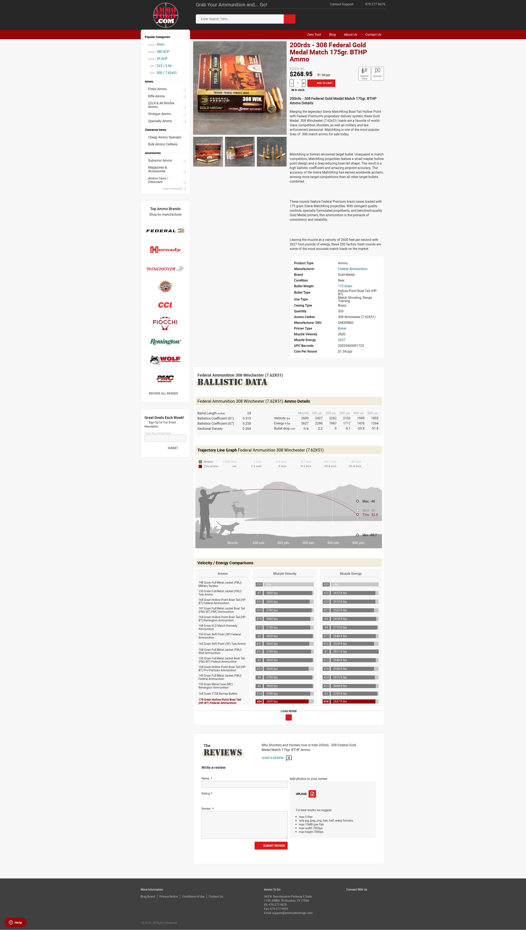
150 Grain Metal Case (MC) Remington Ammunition (215, 685)
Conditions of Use (193, 896)
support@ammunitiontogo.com (292, 913)
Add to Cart (324, 83)
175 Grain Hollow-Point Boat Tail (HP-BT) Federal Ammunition (219, 701)
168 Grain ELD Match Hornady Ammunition (217, 627)
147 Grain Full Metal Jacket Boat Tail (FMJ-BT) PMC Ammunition (221, 610)
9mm (156, 44)
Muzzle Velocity (284, 573)
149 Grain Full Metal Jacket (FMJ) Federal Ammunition (220, 677)
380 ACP (158, 51)
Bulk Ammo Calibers (163, 144)
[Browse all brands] (183, 393)
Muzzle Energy (351, 573)
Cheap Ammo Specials (164, 137)
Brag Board (148, 896)
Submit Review (274, 845)
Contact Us (216, 896)
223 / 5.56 (160, 65)
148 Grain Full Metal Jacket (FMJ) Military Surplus (220, 584)
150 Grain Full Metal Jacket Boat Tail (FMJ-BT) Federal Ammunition (221, 659)
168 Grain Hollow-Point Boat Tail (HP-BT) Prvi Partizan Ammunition (222, 668)
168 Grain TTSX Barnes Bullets (217, 693)
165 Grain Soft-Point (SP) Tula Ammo (222, 644)
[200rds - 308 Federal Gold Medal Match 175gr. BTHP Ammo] (240, 87)
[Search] (289, 19)
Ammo (223, 573)
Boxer (342, 328)
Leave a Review (273, 758)
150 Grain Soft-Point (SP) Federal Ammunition (219, 635)
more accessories (172, 188)
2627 (341, 340)
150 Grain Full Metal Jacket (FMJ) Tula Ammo (220, 592)
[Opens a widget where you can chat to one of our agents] (15, 923)
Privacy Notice (168, 896)
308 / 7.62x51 (162, 72)
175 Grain (345, 286)
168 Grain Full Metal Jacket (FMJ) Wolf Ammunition (220, 651)
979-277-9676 (278, 905)
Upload (301, 794)
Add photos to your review (308, 778)
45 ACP (157, 58)
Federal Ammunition (352, 269)
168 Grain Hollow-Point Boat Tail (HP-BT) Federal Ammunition (222, 601)
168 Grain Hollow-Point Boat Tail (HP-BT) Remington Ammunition (222, 618)
